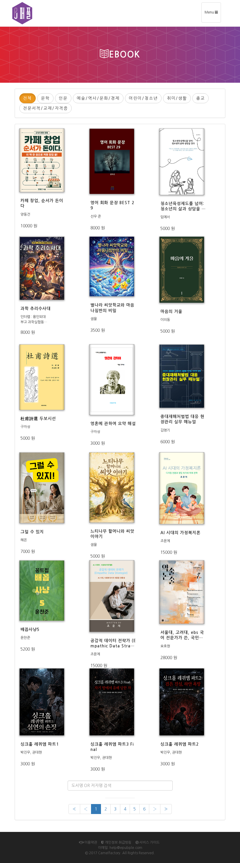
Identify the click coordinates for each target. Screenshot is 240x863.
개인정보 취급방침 (117, 842)
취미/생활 (177, 98)
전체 (27, 98)
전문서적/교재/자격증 (45, 108)
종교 (200, 98)
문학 (45, 98)
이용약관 (90, 842)
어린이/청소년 (143, 98)
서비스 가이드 (149, 842)
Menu (212, 14)
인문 (63, 98)
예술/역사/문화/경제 (98, 98)
